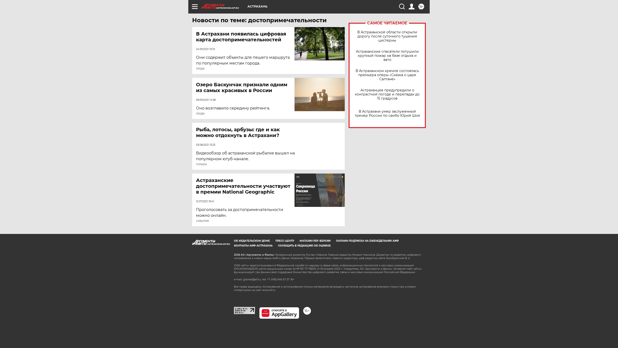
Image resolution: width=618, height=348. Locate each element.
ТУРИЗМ (201, 164)
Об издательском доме (252, 240)
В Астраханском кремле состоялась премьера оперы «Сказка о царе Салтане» (387, 75)
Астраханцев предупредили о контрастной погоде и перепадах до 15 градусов (387, 94)
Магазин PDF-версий (315, 240)
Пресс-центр (284, 240)
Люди (200, 69)
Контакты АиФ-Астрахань (253, 245)
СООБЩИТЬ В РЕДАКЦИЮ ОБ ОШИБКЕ (304, 245)
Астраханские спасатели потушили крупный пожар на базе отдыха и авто (387, 56)
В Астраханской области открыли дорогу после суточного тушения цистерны (387, 36)
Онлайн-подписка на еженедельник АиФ (367, 240)
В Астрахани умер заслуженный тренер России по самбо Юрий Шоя (387, 113)
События (202, 221)
